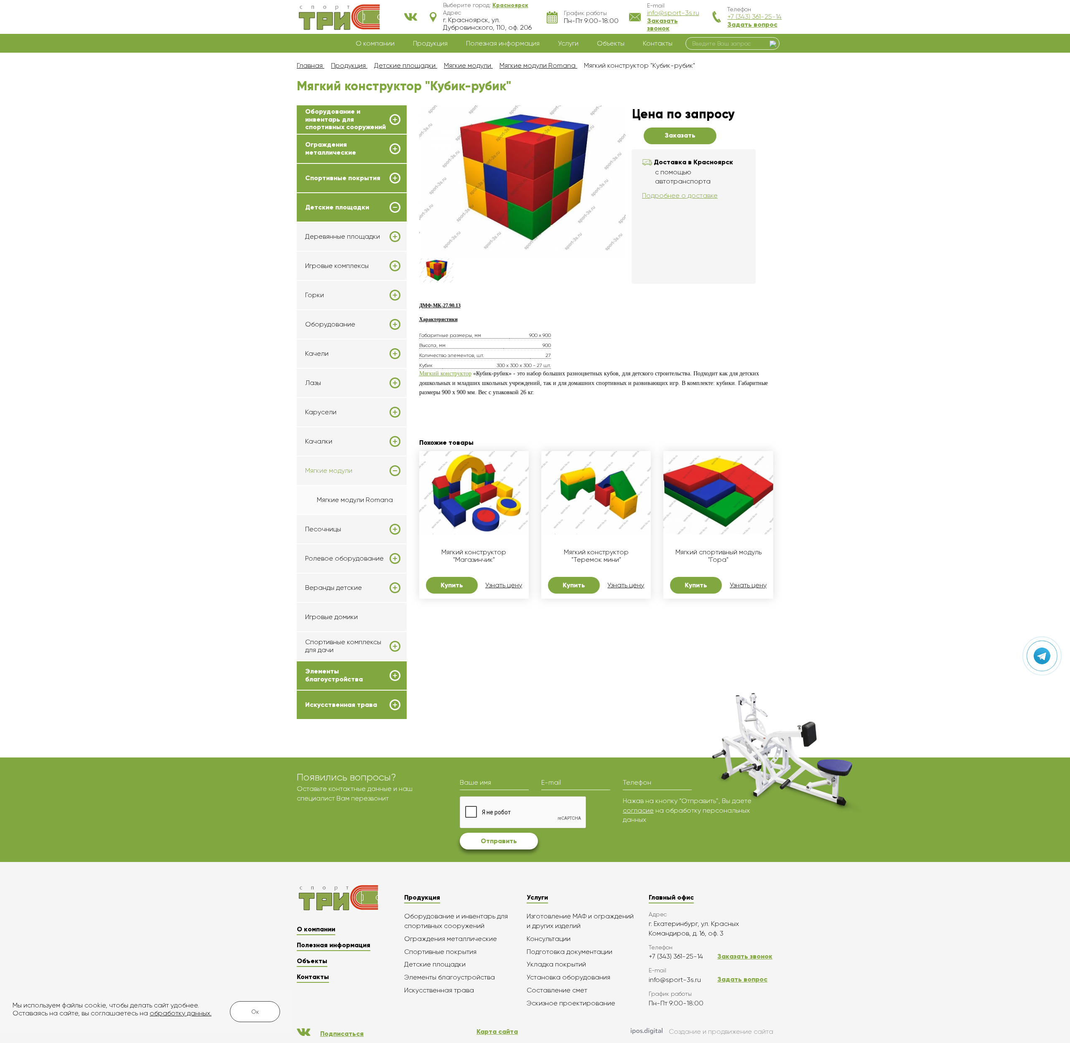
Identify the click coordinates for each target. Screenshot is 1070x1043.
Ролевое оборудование (344, 558)
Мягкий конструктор (445, 373)
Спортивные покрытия (342, 178)
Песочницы (323, 529)
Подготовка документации (569, 952)
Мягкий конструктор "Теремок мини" (596, 556)
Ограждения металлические (330, 148)
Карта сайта (497, 1031)
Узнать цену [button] (503, 585)
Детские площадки (337, 207)
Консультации (549, 939)
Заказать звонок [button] (662, 24)
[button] (510, 5)
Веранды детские (333, 588)
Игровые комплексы (337, 266)
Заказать (680, 135)
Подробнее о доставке (680, 195)
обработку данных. (180, 1013)
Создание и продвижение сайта (721, 1031)
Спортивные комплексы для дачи (343, 645)
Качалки (318, 441)
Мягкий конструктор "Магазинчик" (473, 556)
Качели (317, 353)
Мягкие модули (328, 470)
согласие (638, 810)
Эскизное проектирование (571, 1003)
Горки (314, 295)
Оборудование (330, 324)
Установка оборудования (568, 977)
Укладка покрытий (556, 964)
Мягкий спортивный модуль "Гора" (718, 556)
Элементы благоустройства (334, 675)
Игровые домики (331, 617)
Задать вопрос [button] (752, 24)
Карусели (320, 412)
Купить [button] (452, 585)
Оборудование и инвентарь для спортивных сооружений (345, 119)
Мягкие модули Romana (355, 500)
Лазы (313, 383)
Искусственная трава (341, 705)
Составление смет (557, 990)
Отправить (499, 841)
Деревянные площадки (342, 236)
